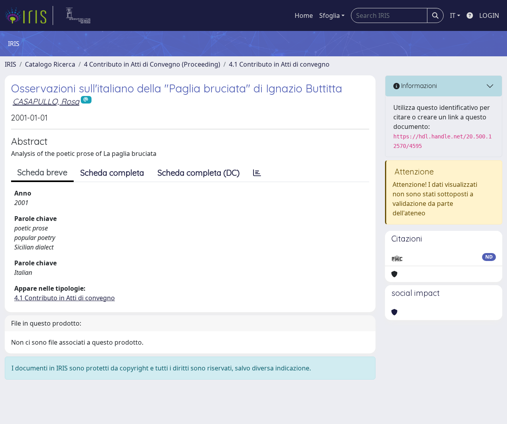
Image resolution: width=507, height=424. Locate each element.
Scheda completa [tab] (112, 173)
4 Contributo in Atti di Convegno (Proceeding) (152, 64)
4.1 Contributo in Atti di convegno (279, 64)
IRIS (10, 64)
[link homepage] (29, 15)
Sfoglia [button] (329, 15)
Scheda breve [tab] (42, 172)
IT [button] (453, 15)
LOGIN (489, 15)
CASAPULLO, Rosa (46, 101)
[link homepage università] (78, 15)
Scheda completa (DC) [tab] (199, 173)
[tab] (257, 173)
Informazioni (418, 86)
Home (304, 15)
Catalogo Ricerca (50, 64)
